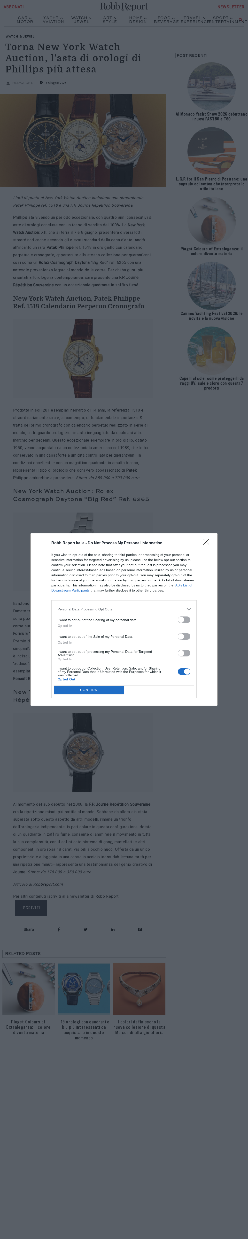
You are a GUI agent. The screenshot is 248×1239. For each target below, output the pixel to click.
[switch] (184, 619)
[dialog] (124, 619)
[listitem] (124, 609)
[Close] (207, 543)
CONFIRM (89, 690)
